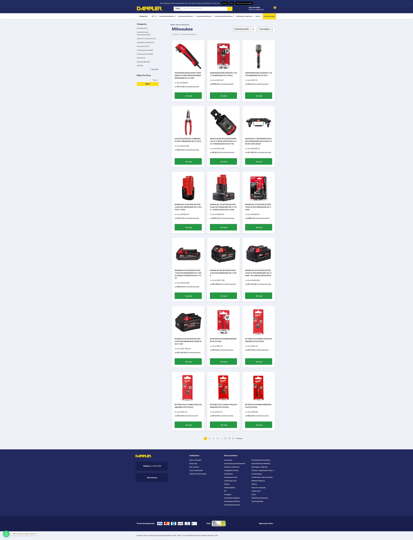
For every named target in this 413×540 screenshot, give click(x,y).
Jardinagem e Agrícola (243, 16)
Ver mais (188, 96)
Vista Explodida (257, 501)
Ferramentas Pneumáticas (223, 16)
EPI (140, 66)
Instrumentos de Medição (260, 464)
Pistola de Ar (256, 491)
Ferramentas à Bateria (166, 16)
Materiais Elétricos (258, 481)
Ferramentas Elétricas (185, 16)
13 (229, 438)
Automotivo (143, 46)
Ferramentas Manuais (203, 16)
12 (225, 438)
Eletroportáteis (143, 62)
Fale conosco (194, 467)
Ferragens (227, 494)
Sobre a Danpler (195, 460)
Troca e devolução (196, 470)
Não (231, 3)
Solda (257, 16)
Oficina (254, 484)
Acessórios (142, 28)
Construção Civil (145, 54)
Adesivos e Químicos (146, 39)
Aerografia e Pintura (145, 42)
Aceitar (224, 3)
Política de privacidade (244, 3)
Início (173, 25)
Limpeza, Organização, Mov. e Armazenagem (262, 472)
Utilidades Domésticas (259, 498)
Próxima (239, 438)
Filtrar (147, 84)
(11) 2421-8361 (152, 466)
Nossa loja (193, 464)
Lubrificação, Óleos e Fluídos (262, 477)
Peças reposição (269, 16)
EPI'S (153, 16)
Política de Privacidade (197, 474)
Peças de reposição (258, 488)
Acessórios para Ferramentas (234, 464)
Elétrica (141, 58)
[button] (6, 534)
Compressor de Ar (145, 50)
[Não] (410, 3)
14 (233, 438)
